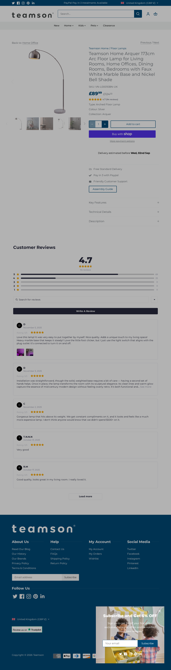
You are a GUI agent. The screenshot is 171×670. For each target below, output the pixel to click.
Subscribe (147, 643)
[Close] (159, 611)
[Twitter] (120, 653)
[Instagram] (130, 653)
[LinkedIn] (140, 653)
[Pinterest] (135, 653)
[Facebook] (125, 653)
